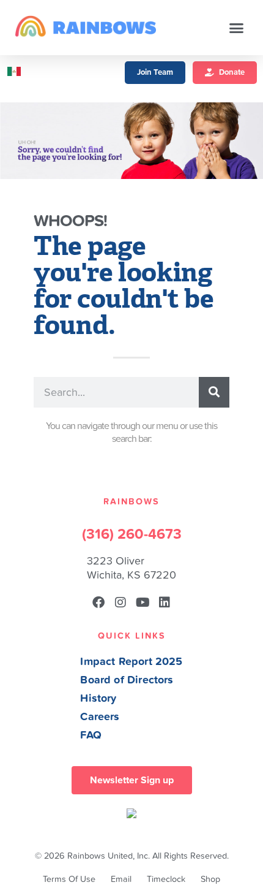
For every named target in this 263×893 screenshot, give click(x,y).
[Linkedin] (165, 602)
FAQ (91, 735)
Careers (99, 716)
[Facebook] (98, 602)
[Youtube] (143, 602)
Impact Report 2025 (131, 661)
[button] (236, 27)
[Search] (214, 392)
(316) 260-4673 (132, 534)
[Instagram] (120, 602)
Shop (210, 879)
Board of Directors (126, 680)
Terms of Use (69, 879)
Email (121, 879)
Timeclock (166, 879)
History (98, 698)
